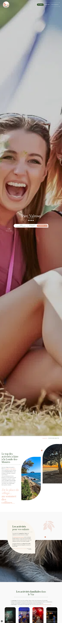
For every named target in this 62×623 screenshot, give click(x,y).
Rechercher (41, 225)
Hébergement (32, 225)
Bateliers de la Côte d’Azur (46, 604)
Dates (21, 225)
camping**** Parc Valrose (10, 468)
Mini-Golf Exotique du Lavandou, (20, 548)
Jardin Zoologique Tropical (19, 537)
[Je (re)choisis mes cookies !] (2, 621)
